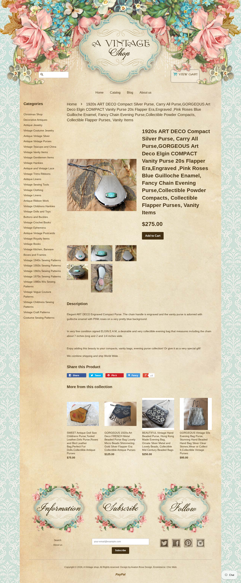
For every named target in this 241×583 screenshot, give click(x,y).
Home (99, 92)
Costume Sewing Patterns (39, 317)
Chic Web (172, 567)
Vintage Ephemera (35, 227)
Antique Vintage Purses (37, 141)
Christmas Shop (33, 114)
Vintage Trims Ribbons (37, 173)
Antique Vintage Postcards (39, 233)
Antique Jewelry (33, 125)
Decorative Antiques (35, 119)
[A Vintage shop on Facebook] (176, 547)
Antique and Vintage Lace (39, 168)
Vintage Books (32, 243)
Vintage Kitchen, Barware (39, 249)
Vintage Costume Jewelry (39, 130)
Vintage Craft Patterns (37, 312)
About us (145, 92)
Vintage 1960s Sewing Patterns (42, 270)
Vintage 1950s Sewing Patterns (42, 265)
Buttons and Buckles (36, 216)
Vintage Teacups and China (40, 146)
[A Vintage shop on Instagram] (200, 547)
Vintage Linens (32, 195)
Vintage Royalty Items (37, 238)
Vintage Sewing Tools (36, 184)
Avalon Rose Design (141, 567)
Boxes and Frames (35, 254)
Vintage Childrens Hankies (39, 206)
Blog (130, 92)
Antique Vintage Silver (37, 135)
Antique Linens (32, 179)
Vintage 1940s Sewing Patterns (42, 260)
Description (77, 304)
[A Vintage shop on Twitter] (164, 547)
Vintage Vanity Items (36, 152)
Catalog (115, 92)
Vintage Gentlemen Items (39, 157)
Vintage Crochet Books (37, 222)
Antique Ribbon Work (36, 200)
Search (57, 540)
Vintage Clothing (33, 190)
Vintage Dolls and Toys (37, 211)
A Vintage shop (91, 567)
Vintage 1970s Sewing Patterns (42, 276)
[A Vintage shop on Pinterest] (188, 547)
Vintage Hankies (33, 162)
